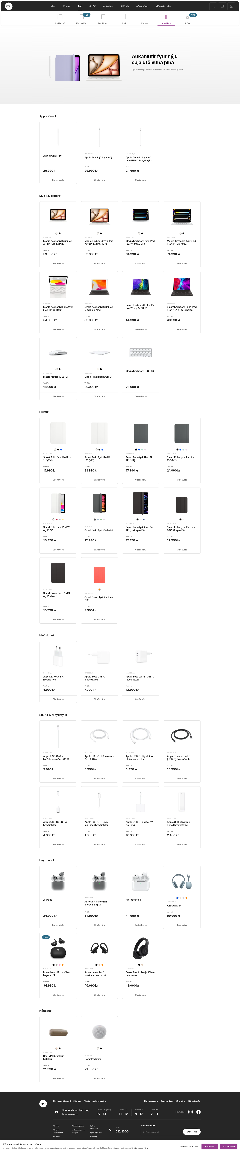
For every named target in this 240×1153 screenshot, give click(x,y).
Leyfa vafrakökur (228, 1146)
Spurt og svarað (96, 1133)
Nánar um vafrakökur (141, 1148)
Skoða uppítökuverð (62, 1101)
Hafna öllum (209, 1146)
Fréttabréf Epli (148, 1125)
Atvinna (56, 1126)
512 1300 (122, 1131)
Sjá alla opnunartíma (70, 1114)
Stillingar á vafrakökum (189, 1146)
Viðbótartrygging (78, 1126)
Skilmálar (56, 1137)
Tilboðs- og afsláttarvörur (95, 1101)
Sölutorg (77, 1101)
